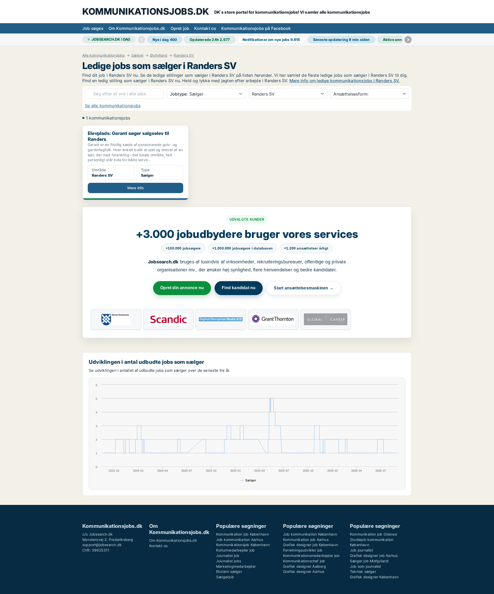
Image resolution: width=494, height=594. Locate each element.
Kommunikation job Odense (373, 534)
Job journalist (361, 550)
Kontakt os (205, 28)
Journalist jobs (228, 561)
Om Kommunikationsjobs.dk (137, 28)
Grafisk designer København (374, 577)
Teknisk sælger (363, 571)
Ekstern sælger (229, 571)
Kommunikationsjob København (243, 545)
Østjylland (158, 55)
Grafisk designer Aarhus (303, 571)
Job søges (92, 28)
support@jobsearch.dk (102, 545)
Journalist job (227, 555)
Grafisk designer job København (310, 545)
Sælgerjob (225, 577)
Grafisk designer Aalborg (304, 566)
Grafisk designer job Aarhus (374, 555)
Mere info (135, 188)
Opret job (180, 28)
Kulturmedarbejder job (235, 550)
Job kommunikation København (310, 534)
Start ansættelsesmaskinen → (303, 288)
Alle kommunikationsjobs (103, 55)
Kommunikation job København (242, 534)
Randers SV (184, 55)
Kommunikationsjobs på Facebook (256, 28)
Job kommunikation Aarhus (239, 539)
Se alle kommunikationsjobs (112, 105)
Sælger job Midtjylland (369, 561)
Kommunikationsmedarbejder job (311, 555)
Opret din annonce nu (182, 288)
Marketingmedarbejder (236, 566)
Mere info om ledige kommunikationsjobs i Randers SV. (344, 80)
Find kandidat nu (238, 288)
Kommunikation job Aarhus (306, 539)
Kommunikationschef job (304, 561)
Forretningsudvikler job (303, 550)
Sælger (137, 55)
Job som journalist (365, 566)
